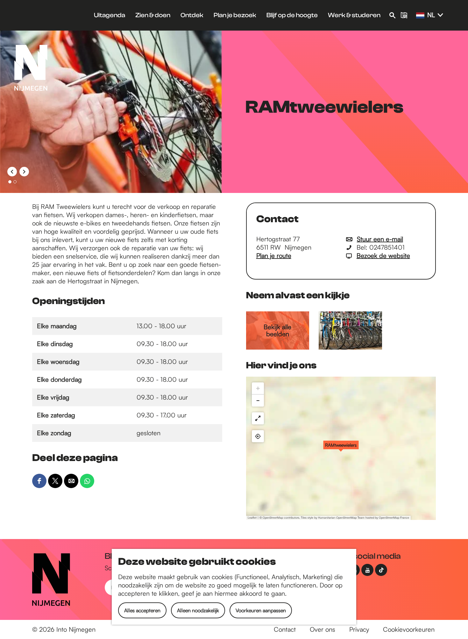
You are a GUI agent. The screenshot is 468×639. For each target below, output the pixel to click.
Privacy (359, 629)
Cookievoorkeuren (409, 629)
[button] (341, 448)
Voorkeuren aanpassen (261, 610)
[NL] (420, 15)
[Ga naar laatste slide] (12, 171)
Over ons (322, 629)
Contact (285, 629)
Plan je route (273, 255)
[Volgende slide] (24, 171)
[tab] (9, 181)
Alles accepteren (142, 610)
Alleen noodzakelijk (198, 610)
